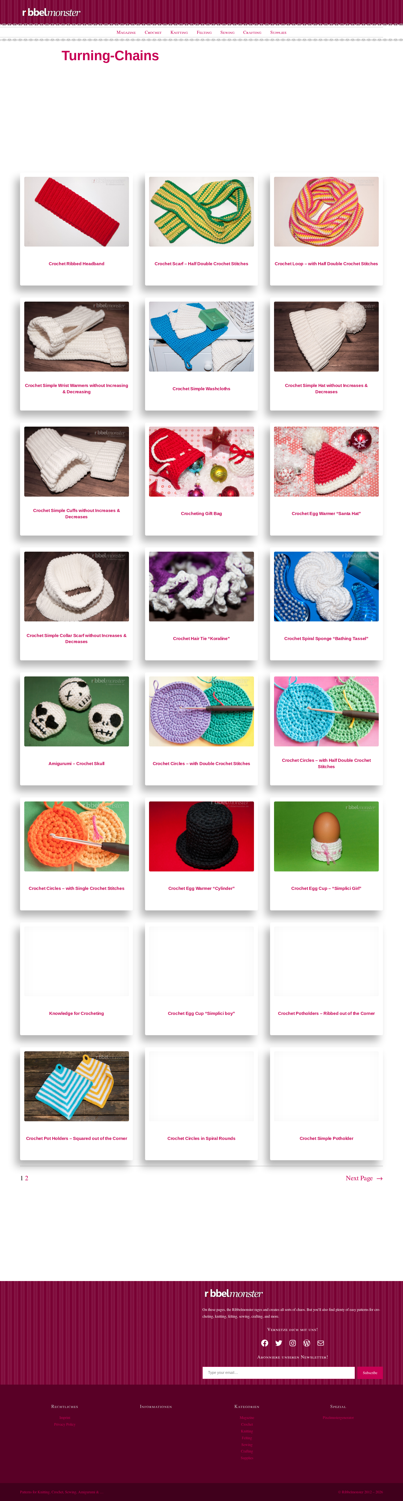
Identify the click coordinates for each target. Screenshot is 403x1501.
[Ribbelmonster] (51, 15)
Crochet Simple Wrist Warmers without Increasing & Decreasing (76, 388)
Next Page (364, 1177)
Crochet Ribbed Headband (76, 263)
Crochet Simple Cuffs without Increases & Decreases (76, 513)
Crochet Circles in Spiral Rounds (201, 1138)
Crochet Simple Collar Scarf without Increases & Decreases (76, 638)
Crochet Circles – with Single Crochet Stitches (77, 888)
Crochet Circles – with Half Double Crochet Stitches (326, 763)
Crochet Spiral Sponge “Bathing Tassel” (326, 638)
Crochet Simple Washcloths (201, 388)
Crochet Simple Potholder (326, 1138)
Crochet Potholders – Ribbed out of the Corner (326, 1013)
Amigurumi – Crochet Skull (76, 763)
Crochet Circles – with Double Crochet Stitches (201, 763)
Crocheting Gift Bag (201, 513)
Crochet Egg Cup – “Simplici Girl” (326, 888)
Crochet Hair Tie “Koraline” (201, 638)
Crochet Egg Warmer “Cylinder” (201, 888)
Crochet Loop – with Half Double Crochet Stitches (326, 263)
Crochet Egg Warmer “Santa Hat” (326, 513)
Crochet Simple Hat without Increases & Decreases (326, 388)
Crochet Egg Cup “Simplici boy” (201, 1013)
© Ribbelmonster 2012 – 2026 (360, 1491)
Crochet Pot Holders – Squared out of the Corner (76, 1138)
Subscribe (370, 1372)
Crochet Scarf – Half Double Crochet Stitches (201, 263)
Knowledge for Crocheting (76, 1013)
